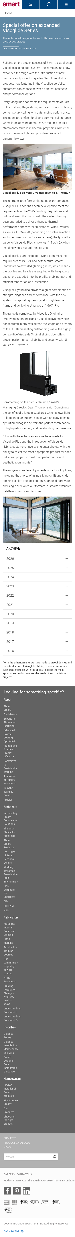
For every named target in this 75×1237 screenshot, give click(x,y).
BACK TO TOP (12, 1231)
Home (8, 13)
